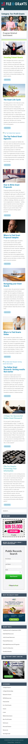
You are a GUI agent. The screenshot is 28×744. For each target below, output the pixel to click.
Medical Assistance (7, 715)
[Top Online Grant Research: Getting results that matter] (14, 363)
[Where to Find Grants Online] (14, 323)
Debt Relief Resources (8, 633)
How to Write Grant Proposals (12, 186)
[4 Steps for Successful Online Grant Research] (14, 407)
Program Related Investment (10, 34)
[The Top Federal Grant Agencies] (14, 133)
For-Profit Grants (7, 705)
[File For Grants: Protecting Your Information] (14, 457)
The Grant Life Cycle (12, 100)
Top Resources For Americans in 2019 (12, 630)
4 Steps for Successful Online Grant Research (13, 417)
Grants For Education (8, 648)
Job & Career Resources (9, 637)
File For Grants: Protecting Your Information (10, 468)
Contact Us (17, 742)
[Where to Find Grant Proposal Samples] (14, 226)
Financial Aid (6, 701)
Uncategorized (6, 733)
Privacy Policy (11, 742)
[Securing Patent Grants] (14, 48)
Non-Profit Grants (7, 719)
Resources (5, 730)
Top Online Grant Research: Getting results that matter (14, 369)
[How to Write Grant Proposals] (14, 175)
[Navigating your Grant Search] (14, 274)
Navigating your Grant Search (13, 285)
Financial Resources (8, 640)
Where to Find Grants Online (12, 333)
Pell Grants (5, 723)
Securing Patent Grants (13, 57)
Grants (4, 708)
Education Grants (7, 694)
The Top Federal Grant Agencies (13, 137)
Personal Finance (7, 726)
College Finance (7, 687)
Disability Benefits (7, 651)
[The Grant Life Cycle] (14, 90)
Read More (7, 79)
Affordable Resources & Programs (11, 644)
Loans (4, 712)
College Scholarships (8, 691)
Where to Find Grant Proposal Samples (12, 236)
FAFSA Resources (7, 698)
